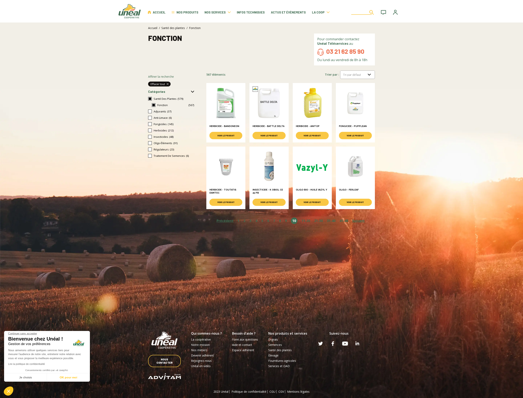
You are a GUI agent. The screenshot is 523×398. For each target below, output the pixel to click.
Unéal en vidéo (201, 366)
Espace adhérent (243, 350)
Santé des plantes (173, 28)
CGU (272, 392)
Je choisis (25, 377)
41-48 (344, 221)
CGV (281, 392)
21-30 (318, 221)
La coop (318, 12)
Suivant (358, 221)
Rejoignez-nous (201, 361)
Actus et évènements (288, 12)
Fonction (162, 105)
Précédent (225, 221)
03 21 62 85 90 (345, 51)
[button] (8, 391)
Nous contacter (164, 361)
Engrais (273, 339)
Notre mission (200, 345)
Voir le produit (226, 135)
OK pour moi (68, 377)
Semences (275, 345)
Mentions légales (298, 392)
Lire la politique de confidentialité (26, 364)
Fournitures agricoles (282, 361)
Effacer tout (158, 84)
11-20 (306, 221)
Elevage (273, 355)
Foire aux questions (245, 339)
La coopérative (201, 339)
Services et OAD (279, 366)
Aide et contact (242, 345)
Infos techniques (251, 12)
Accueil (159, 12)
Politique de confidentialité (248, 392)
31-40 (331, 221)
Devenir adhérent (202, 355)
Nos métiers (199, 350)
